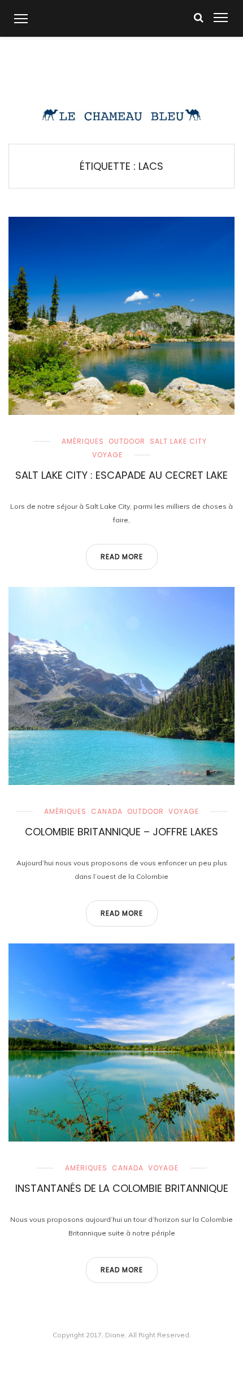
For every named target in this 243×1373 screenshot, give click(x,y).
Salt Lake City (178, 441)
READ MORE (122, 556)
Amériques (83, 441)
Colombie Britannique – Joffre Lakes (121, 832)
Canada (107, 811)
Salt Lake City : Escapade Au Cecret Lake (121, 475)
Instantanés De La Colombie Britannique (121, 1188)
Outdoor (127, 441)
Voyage (107, 455)
